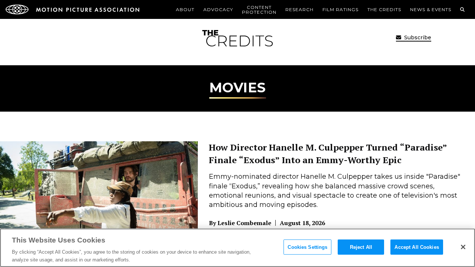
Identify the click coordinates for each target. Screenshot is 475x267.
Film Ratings (340, 9)
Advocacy (218, 9)
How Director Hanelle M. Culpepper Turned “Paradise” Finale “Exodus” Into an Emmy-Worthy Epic (328, 153)
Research (299, 9)
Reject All (361, 247)
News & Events (430, 9)
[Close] (463, 247)
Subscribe (417, 37)
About (185, 9)
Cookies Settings (307, 247)
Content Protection (259, 9)
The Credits (384, 9)
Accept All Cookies (416, 247)
